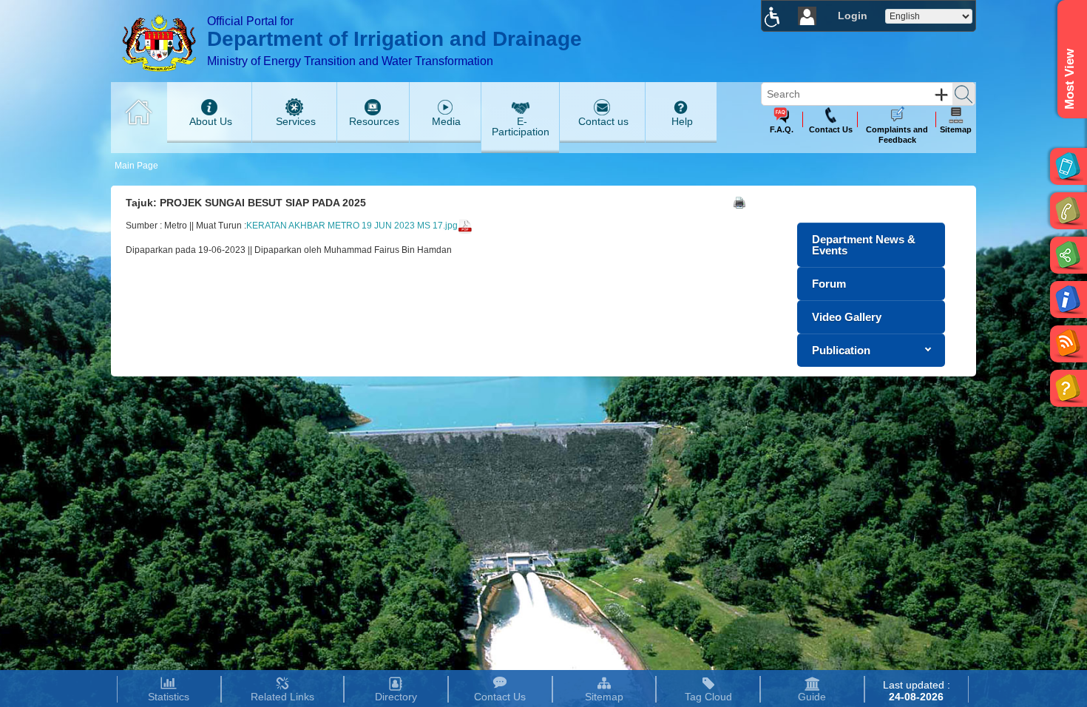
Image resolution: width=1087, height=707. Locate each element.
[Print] (739, 203)
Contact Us (500, 697)
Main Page (136, 165)
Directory (396, 697)
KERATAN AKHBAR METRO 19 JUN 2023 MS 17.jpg (352, 225)
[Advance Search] (941, 94)
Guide (812, 697)
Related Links (282, 697)
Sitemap (604, 697)
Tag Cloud (708, 697)
